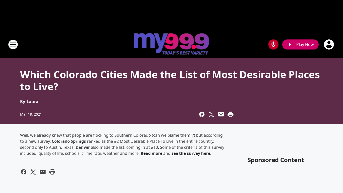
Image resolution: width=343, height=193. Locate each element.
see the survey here (191, 153)
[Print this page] (230, 114)
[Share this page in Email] (220, 114)
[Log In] (329, 44)
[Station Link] (171, 44)
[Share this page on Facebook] (201, 114)
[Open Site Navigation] (13, 44)
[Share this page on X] (211, 114)
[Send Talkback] (273, 44)
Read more (151, 153)
